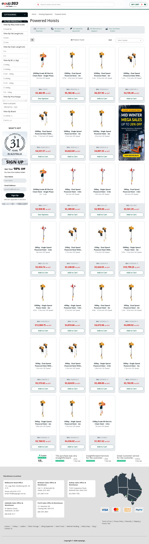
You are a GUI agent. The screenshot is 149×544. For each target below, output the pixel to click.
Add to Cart (73, 98)
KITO (8, 120)
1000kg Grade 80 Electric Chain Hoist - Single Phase (43, 191)
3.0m (7, 42)
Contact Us (8, 528)
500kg (7, 65)
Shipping (137, 521)
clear (15, 107)
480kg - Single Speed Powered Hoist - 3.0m (72, 307)
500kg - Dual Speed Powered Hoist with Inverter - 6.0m (72, 365)
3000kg (7, 69)
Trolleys (15, 526)
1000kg (7, 88)
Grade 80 (8, 29)
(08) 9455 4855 (43, 512)
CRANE (8, 116)
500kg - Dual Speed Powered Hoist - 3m (102, 307)
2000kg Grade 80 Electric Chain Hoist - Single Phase (43, 74)
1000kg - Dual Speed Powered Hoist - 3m (72, 74)
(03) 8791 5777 (15, 491)
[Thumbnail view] (32, 40)
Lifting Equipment (47, 526)
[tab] (15, 14)
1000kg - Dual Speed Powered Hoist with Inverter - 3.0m (131, 74)
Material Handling (73, 526)
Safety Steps (85, 526)
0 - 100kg (8, 92)
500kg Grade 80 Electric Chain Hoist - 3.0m (102, 423)
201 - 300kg (9, 74)
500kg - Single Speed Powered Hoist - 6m (43, 423)
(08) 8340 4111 (10, 514)
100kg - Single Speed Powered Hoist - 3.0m (102, 191)
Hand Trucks (60, 526)
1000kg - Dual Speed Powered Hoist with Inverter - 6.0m (43, 133)
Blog (94, 526)
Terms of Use (107, 521)
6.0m (7, 38)
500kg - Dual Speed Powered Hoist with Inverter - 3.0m (43, 365)
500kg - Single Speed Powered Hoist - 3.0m (102, 365)
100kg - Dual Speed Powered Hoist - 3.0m (72, 191)
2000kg (7, 78)
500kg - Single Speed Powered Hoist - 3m (131, 365)
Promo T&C (106, 523)
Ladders (23, 526)
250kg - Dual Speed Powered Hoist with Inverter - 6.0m (102, 249)
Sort (110, 40)
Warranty (128, 521)
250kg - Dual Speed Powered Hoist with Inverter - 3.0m (72, 249)
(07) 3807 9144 (43, 494)
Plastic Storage (33, 526)
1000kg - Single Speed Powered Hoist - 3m (72, 133)
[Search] (38, 4)
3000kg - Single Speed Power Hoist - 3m (131, 249)
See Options (43, 98)
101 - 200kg (9, 83)
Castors (7, 526)
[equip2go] (10, 4)
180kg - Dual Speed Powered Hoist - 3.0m (131, 191)
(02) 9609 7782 (74, 494)
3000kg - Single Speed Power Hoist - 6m (43, 307)
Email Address (10, 185)
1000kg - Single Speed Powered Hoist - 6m (102, 133)
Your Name (8, 177)
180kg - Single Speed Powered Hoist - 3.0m (43, 249)
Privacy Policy (118, 521)
